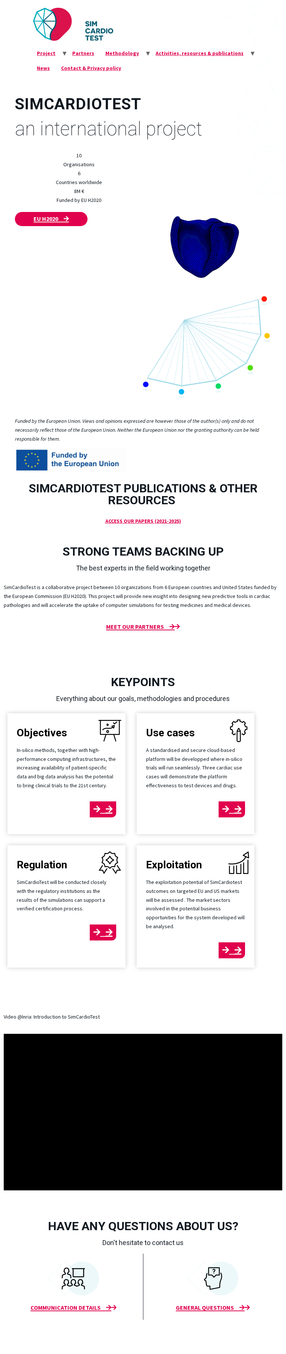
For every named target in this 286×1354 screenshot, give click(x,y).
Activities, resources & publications (200, 53)
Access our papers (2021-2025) (143, 521)
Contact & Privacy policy (91, 68)
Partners (83, 53)
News (43, 68)
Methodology (122, 53)
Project (46, 53)
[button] (51, 219)
